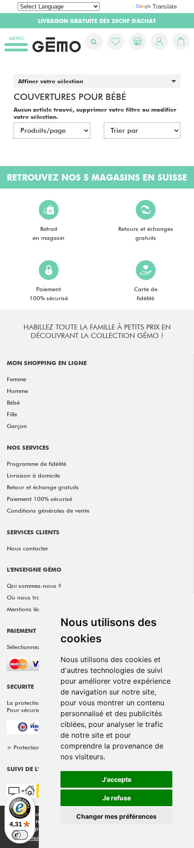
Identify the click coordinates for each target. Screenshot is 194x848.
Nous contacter (27, 548)
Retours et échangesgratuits (145, 233)
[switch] (20, 835)
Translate (164, 6)
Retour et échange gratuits (43, 487)
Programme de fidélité (36, 463)
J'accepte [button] (116, 779)
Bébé (13, 402)
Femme (16, 379)
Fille (12, 414)
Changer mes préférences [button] (116, 816)
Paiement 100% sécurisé (39, 498)
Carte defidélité (145, 293)
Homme (17, 390)
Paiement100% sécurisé (48, 293)
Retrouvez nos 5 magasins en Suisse (97, 177)
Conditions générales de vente (48, 510)
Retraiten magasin (48, 233)
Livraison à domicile (33, 475)
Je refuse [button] (116, 798)
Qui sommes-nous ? (34, 585)
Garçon (17, 425)
